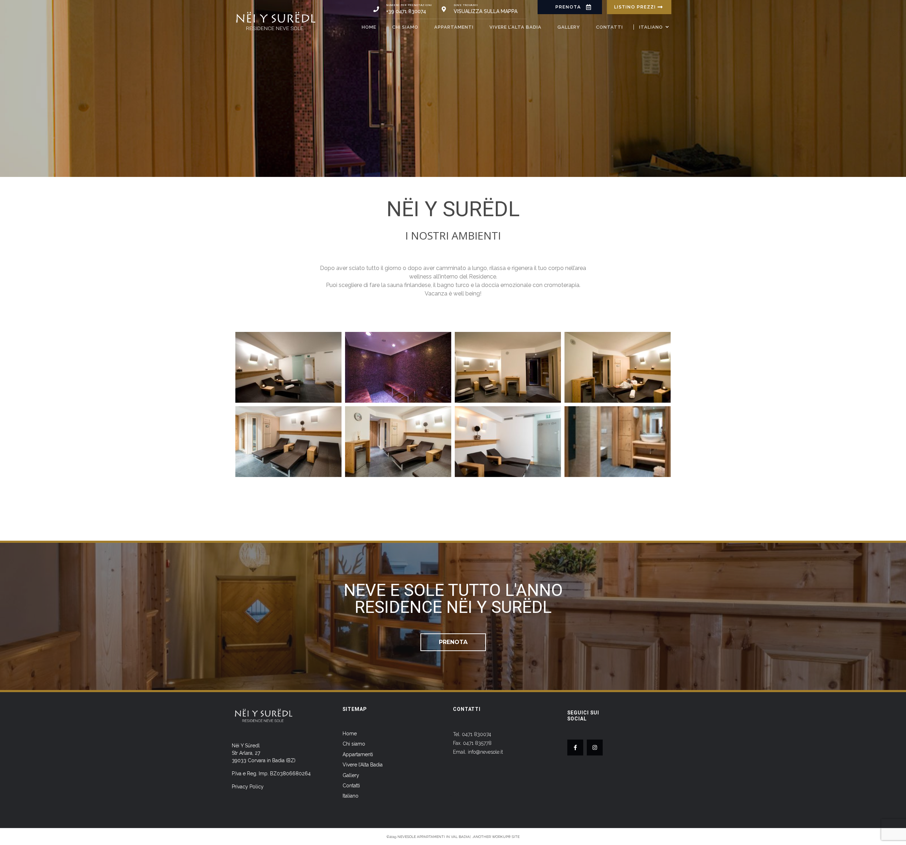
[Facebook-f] (575, 747)
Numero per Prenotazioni (409, 5)
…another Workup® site (496, 837)
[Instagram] (595, 747)
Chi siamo (405, 27)
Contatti (609, 27)
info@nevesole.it (485, 752)
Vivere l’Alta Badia (515, 27)
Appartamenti (454, 27)
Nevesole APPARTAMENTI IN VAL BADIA (433, 837)
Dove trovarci (466, 5)
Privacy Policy (248, 786)
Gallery (568, 27)
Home (369, 27)
